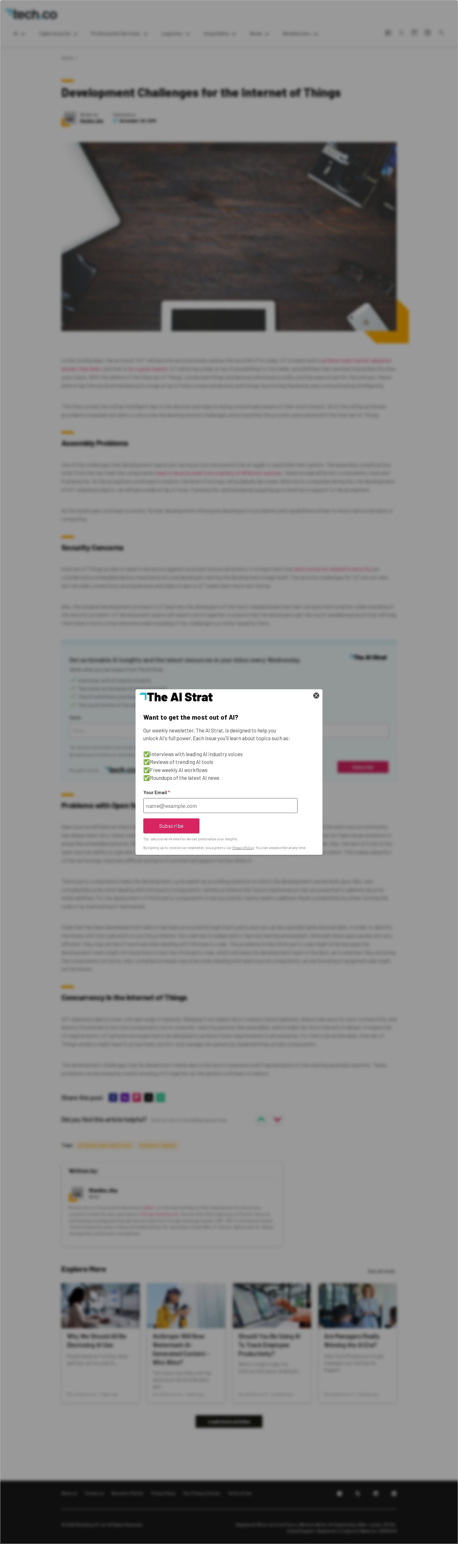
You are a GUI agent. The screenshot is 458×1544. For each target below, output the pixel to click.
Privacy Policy (243, 848)
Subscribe (171, 826)
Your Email (156, 792)
